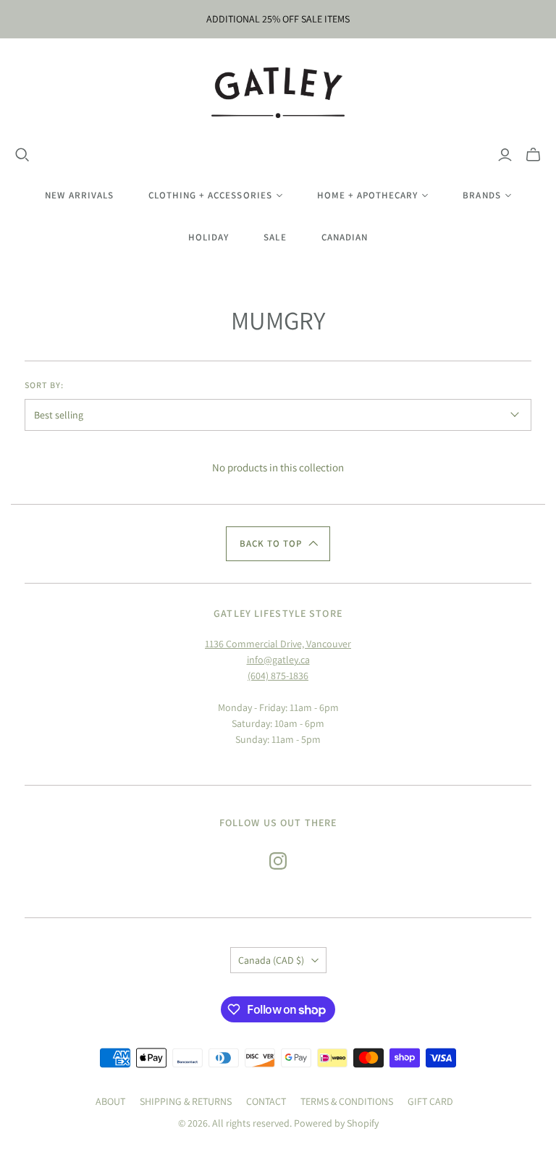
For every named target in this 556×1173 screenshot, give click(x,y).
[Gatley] (278, 92)
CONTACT (266, 1101)
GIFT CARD (430, 1101)
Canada (271, 960)
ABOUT (110, 1101)
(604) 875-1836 (278, 675)
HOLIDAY (208, 237)
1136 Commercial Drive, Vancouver (278, 643)
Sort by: (44, 384)
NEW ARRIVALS (79, 195)
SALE (275, 237)
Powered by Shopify (336, 1123)
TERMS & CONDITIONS (346, 1101)
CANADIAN (344, 237)
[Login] (505, 155)
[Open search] (22, 155)
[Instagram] (278, 861)
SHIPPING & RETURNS (186, 1101)
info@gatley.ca (278, 659)
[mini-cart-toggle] (533, 155)
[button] (278, 543)
